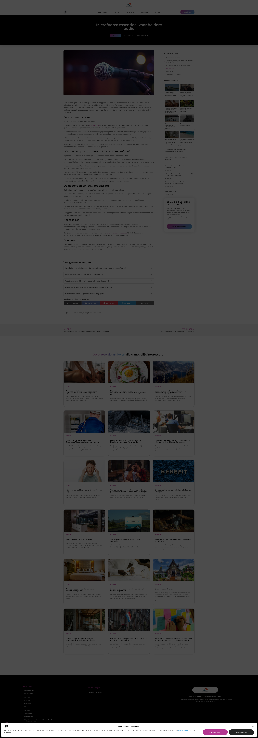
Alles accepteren (215, 732)
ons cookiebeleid (183, 730)
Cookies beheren (241, 732)
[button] (253, 726)
